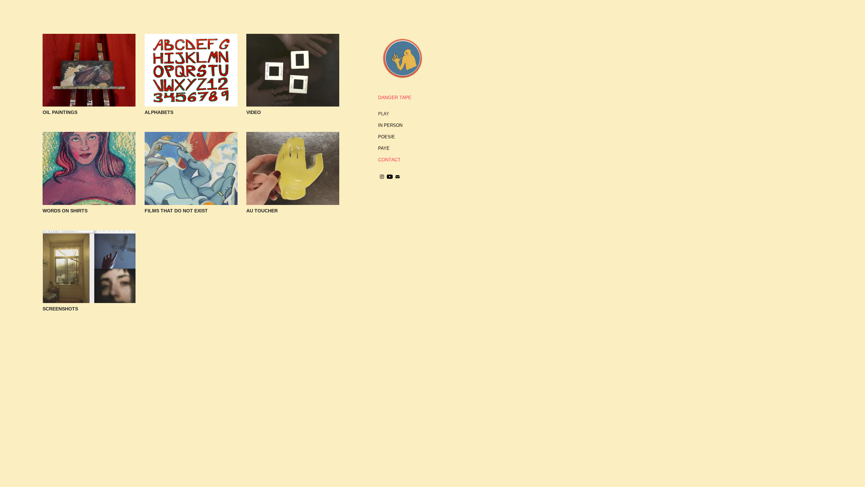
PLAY (383, 113)
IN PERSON (390, 125)
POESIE (386, 136)
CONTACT (389, 159)
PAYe (384, 148)
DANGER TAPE (394, 97)
